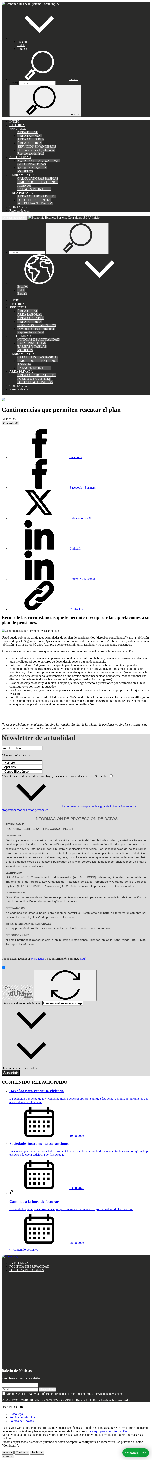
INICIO (14, 121)
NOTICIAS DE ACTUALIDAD (38, 160)
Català (21, 45)
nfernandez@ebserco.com (33, 939)
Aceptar (7, 1452)
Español (22, 41)
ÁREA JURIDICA (29, 143)
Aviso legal (17, 1414)
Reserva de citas (20, 210)
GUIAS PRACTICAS (31, 164)
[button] (39, 38)
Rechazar (37, 1452)
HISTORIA (17, 125)
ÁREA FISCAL (27, 132)
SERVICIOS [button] (18, 128)
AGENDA (24, 185)
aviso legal (37, 958)
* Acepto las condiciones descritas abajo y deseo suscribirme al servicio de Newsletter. (55, 776)
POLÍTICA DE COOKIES (27, 1270)
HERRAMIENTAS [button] (22, 175)
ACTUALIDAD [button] (20, 157)
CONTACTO (18, 207)
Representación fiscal (30, 153)
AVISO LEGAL (20, 1263)
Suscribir (10, 1073)
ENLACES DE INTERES (34, 189)
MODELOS (25, 171)
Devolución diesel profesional (36, 150)
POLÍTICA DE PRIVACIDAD (29, 1266)
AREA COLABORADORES (36, 196)
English (22, 48)
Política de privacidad (23, 1417)
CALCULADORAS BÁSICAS (37, 178)
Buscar (14, 83)
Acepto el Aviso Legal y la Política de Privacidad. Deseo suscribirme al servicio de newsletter (64, 1393)
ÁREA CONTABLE (30, 139)
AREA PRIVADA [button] (21, 192)
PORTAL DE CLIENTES (34, 200)
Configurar (22, 1452)
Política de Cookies (22, 1421)
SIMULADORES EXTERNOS (37, 182)
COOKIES (7, 1457)
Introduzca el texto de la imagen (21, 1003)
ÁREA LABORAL (29, 135)
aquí (83, 958)
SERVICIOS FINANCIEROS (36, 146)
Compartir (9, 423)
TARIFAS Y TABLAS (32, 167)
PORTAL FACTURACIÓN (35, 203)
